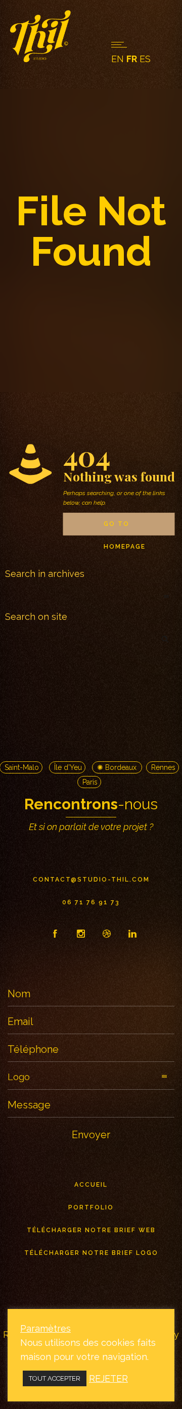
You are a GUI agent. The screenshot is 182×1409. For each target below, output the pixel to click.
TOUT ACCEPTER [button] (54, 1378)
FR (131, 59)
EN (117, 59)
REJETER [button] (108, 1378)
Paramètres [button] (45, 1328)
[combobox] (91, 597)
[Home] (40, 59)
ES (145, 59)
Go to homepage (125, 528)
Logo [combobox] (19, 1077)
